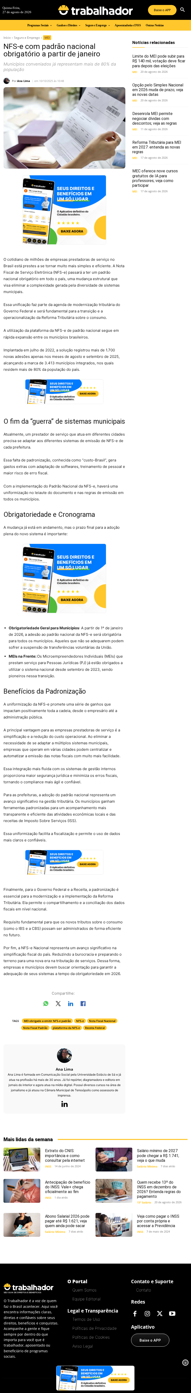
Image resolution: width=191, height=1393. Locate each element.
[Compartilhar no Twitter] (58, 1004)
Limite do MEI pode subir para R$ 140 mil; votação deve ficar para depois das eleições (158, 61)
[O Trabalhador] (95, 10)
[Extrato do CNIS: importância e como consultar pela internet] (21, 1159)
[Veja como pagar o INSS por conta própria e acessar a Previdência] (114, 1225)
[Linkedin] (64, 1104)
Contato (143, 1289)
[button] (183, 10)
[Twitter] (159, 1314)
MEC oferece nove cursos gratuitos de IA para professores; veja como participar (155, 178)
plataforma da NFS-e (66, 1028)
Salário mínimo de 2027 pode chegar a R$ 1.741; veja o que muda (158, 1155)
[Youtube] (172, 1314)
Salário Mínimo (147, 1166)
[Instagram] (147, 1314)
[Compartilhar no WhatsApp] (46, 1005)
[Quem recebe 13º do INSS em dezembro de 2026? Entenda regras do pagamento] (114, 1191)
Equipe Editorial (86, 1298)
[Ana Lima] (7, 81)
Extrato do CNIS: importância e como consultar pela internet (65, 1155)
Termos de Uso (86, 1319)
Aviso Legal (82, 1346)
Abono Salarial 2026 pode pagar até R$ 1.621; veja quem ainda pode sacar (67, 1221)
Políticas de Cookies (91, 1337)
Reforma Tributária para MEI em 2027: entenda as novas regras (156, 147)
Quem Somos (84, 1289)
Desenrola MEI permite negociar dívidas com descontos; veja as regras (154, 118)
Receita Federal (95, 1028)
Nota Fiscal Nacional (102, 1021)
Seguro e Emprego (27, 38)
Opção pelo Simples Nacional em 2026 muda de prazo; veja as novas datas (157, 90)
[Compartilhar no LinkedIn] (71, 1004)
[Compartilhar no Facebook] (83, 1004)
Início (7, 38)
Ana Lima (23, 81)
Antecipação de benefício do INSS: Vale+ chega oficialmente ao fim (67, 1187)
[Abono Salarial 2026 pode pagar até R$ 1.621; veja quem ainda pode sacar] (21, 1225)
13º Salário (144, 1202)
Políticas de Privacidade (94, 1328)
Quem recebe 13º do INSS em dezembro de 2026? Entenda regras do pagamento (159, 1189)
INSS (48, 1166)
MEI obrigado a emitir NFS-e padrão (47, 1021)
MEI (47, 38)
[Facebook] (135, 1314)
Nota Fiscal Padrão (35, 1028)
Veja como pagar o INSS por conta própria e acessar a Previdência (158, 1221)
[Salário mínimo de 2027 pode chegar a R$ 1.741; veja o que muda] (114, 1159)
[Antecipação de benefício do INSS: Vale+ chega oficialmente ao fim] (21, 1191)
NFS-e (80, 1021)
